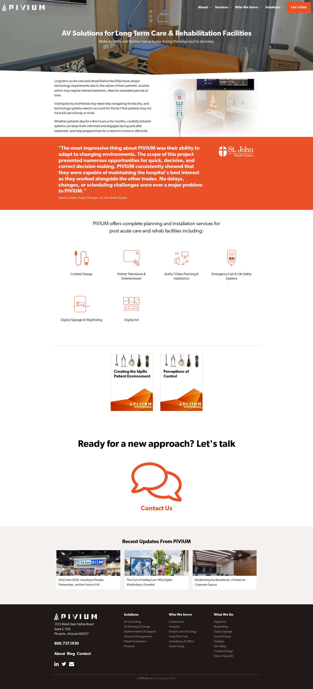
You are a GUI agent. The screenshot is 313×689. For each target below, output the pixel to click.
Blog (71, 654)
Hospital (174, 626)
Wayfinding (221, 626)
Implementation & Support (140, 631)
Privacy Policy (161, 678)
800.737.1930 (66, 644)
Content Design (223, 651)
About (203, 7)
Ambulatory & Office (181, 641)
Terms (172, 678)
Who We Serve (247, 7)
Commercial (176, 622)
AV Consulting (132, 622)
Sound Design (222, 636)
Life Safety (220, 646)
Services (222, 7)
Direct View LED (223, 656)
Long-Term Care (178, 636)
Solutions (272, 7)
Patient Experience (135, 641)
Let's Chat (299, 7)
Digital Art (220, 622)
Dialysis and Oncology (183, 631)
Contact (84, 654)
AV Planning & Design (137, 626)
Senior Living (176, 646)
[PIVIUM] (23, 7)
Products (129, 646)
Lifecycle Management (138, 636)
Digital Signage (223, 631)
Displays (219, 641)
